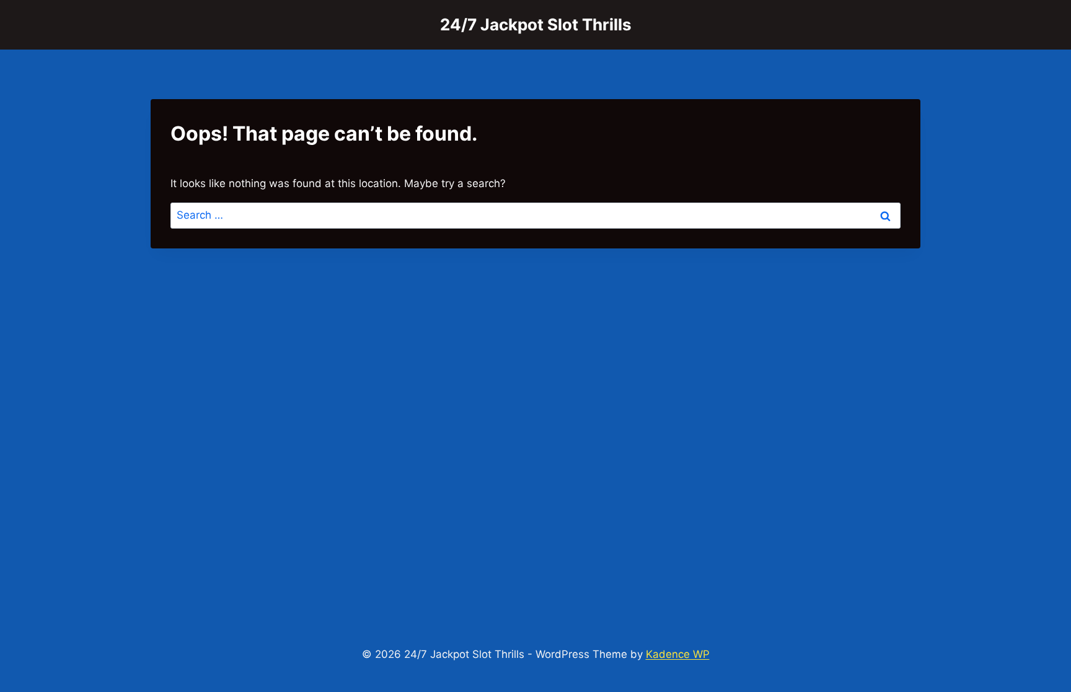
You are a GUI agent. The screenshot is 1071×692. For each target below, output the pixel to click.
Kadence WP (678, 654)
